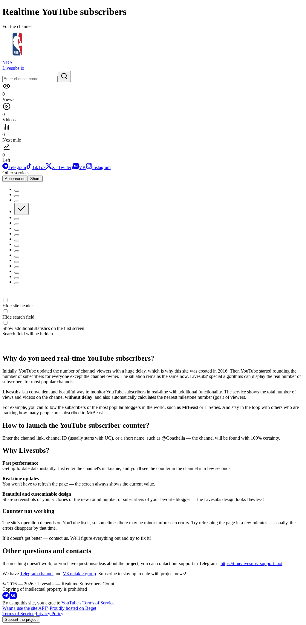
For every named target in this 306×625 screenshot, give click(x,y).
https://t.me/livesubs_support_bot (251, 563)
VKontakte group (79, 573)
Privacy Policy (49, 613)
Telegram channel (36, 573)
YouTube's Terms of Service (87, 602)
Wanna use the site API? (25, 608)
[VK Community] (13, 597)
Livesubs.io (13, 68)
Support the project (21, 619)
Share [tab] (35, 178)
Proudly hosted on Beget (73, 608)
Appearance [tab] (15, 178)
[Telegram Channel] (6, 597)
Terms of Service (18, 613)
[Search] (64, 76)
